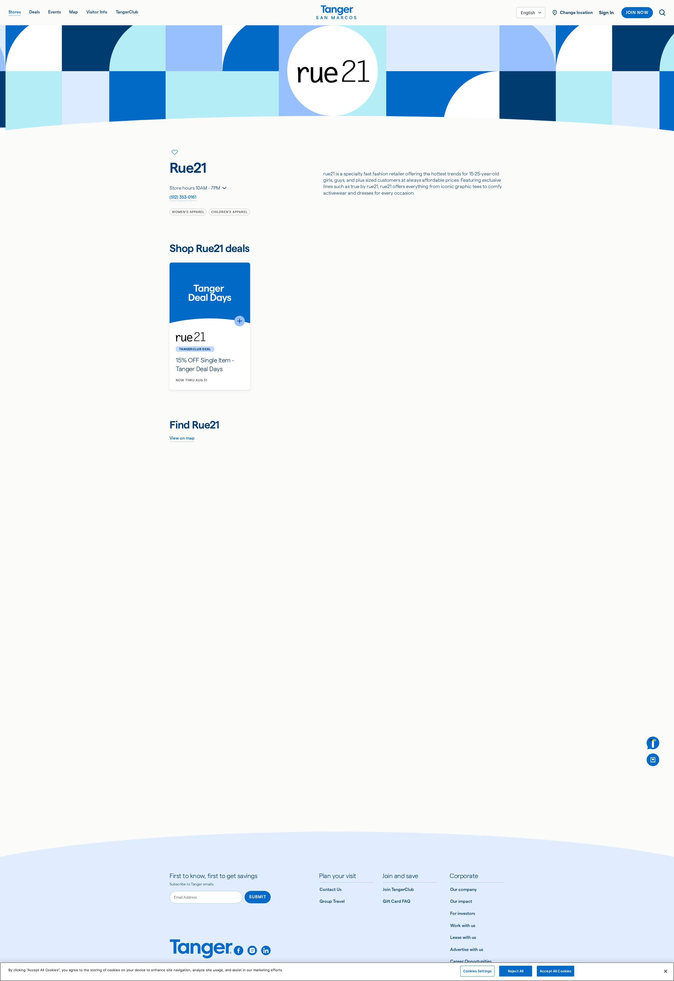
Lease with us (463, 937)
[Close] (665, 971)
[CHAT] (653, 743)
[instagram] (252, 950)
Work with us (462, 925)
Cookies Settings (477, 971)
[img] (337, 10)
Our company (463, 889)
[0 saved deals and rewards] (653, 759)
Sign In (606, 12)
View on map (182, 438)
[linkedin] (266, 950)
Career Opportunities (471, 961)
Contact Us (330, 889)
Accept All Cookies (555, 971)
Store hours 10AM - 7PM (195, 187)
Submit (257, 897)
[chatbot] (653, 743)
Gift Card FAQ (396, 901)
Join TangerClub (398, 889)
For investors (462, 913)
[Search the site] (662, 12)
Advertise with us (466, 949)
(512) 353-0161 (183, 197)
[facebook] (238, 950)
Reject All (515, 971)
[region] (337, 971)
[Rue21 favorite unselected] (175, 152)
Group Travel (332, 901)
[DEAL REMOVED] (653, 759)
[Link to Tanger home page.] (201, 952)
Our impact (461, 901)
